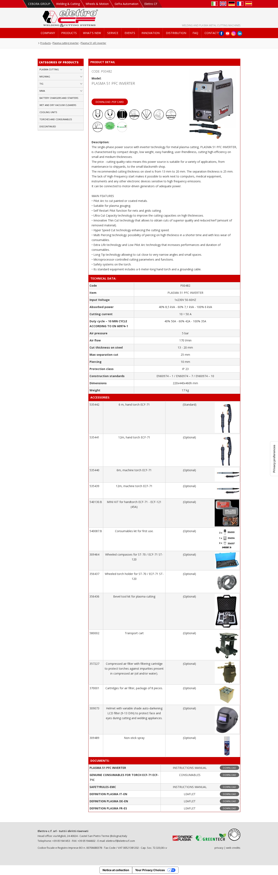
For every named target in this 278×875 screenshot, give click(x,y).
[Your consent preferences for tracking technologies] (274, 458)
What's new (92, 33)
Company (48, 33)
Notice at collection (116, 870)
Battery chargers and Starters (58, 97)
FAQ (195, 33)
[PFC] (110, 131)
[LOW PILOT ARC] (98, 118)
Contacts (212, 33)
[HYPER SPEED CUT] (134, 118)
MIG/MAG (44, 76)
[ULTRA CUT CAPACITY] (122, 118)
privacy (219, 848)
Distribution (176, 33)
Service (112, 33)
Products (69, 33)
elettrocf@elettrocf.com (120, 841)
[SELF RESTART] (98, 131)
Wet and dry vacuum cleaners (57, 105)
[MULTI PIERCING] (159, 118)
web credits (233, 848)
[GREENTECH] (122, 131)
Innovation (150, 33)
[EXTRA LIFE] (171, 118)
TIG (41, 83)
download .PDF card (110, 102)
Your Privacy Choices (150, 870)
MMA (42, 90)
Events (130, 33)
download (229, 767)
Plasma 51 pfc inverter (93, 43)
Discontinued (47, 126)
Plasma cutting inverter (66, 43)
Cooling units (48, 112)
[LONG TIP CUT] (146, 118)
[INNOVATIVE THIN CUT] (110, 118)
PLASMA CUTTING (49, 69)
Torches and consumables (55, 119)
